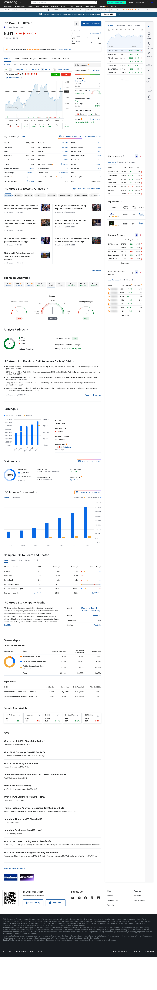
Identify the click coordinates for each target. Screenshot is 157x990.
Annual (6, 498)
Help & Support (140, 900)
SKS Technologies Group (14, 715)
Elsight (47, 715)
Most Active (112, 162)
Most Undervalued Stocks (116, 273)
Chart (16, 58)
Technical (55, 58)
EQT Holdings (89, 715)
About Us (137, 891)
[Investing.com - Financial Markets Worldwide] (13, 2)
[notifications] (147, 2)
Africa (106, 10)
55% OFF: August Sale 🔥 (116, 2)
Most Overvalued (129, 280)
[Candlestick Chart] (6, 70)
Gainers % (122, 162)
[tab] (8, 284)
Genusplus (29, 715)
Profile (15, 64)
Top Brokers (113, 201)
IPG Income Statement (19, 492)
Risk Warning (149, 951)
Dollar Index (112, 73)
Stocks (7, 10)
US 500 (110, 62)
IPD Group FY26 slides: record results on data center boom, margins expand (21, 207)
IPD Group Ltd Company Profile (24, 602)
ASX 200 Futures (114, 54)
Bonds (130, 25)
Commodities (120, 25)
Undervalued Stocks (144, 10)
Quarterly (16, 498)
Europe (82, 10)
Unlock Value (94, 33)
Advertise (137, 896)
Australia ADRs (65, 10)
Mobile (110, 896)
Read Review (141, 215)
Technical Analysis (16, 277)
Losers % (132, 162)
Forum (66, 58)
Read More (8, 625)
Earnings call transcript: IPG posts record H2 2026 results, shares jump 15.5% (20, 223)
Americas (75, 10)
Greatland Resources (72, 715)
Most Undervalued (114, 280)
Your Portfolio (112, 900)
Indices (110, 25)
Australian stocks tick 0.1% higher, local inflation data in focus (71, 222)
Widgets (110, 905)
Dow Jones (112, 65)
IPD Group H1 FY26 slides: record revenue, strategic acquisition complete (19, 256)
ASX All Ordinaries (114, 58)
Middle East (90, 10)
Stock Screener (90, 6)
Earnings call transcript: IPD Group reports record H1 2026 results (70, 207)
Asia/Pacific (99, 10)
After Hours (36, 10)
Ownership (24, 64)
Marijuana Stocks (115, 10)
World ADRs (55, 10)
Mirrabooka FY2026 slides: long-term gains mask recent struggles (20, 240)
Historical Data (35, 64)
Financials (44, 58)
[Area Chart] (10, 70)
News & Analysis (29, 58)
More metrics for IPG (92, 136)
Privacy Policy (136, 951)
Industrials (97, 615)
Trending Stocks (115, 235)
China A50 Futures (114, 69)
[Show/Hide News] (54, 70)
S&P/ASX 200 (112, 51)
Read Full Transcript (93, 395)
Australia (28, 10)
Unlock (38, 593)
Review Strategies (64, 49)
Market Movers (115, 156)
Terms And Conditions (120, 951)
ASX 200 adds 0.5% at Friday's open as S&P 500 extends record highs (72, 240)
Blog (109, 891)
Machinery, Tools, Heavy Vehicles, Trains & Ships (91, 609)
